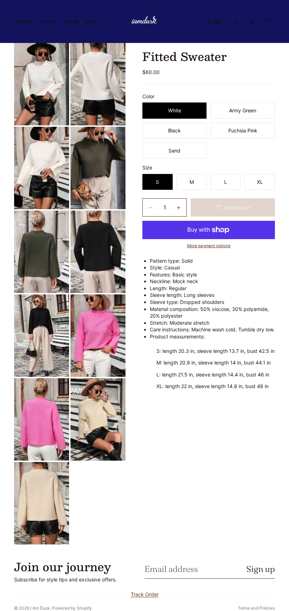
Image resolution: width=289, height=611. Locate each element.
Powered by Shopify (72, 608)
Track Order (145, 594)
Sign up (260, 569)
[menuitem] (90, 21)
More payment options (208, 245)
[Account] (251, 21)
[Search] (237, 21)
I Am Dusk (40, 608)
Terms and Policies (256, 608)
